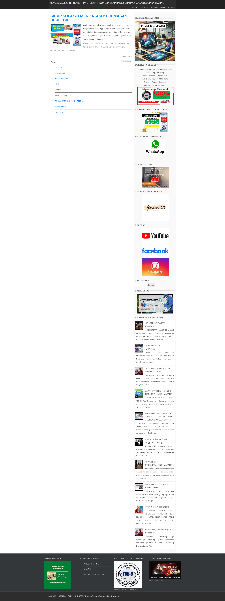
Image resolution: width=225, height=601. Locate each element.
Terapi (156, 7)
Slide (150, 7)
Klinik (57, 84)
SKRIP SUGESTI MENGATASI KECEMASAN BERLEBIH (88, 18)
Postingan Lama (126, 61)
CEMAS (91, 47)
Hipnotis (58, 67)
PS (137, 7)
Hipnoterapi (60, 73)
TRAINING (59, 112)
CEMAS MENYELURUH (114, 47)
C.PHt (133, 7)
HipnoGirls (171, 7)
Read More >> (127, 56)
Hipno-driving (60, 106)
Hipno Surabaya (61, 78)
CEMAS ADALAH (100, 47)
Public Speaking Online (91, 564)
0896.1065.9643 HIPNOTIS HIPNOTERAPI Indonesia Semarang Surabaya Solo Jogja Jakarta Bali (107, 2)
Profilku (58, 89)
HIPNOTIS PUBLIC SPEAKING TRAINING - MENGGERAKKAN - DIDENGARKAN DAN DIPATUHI (159, 416)
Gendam (163, 7)
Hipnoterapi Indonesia (92, 43)
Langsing (143, 7)
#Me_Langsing (61, 95)
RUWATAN (87, 569)
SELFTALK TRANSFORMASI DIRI (94, 574)
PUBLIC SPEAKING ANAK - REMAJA (69, 101)
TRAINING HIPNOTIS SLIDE (157, 507)
